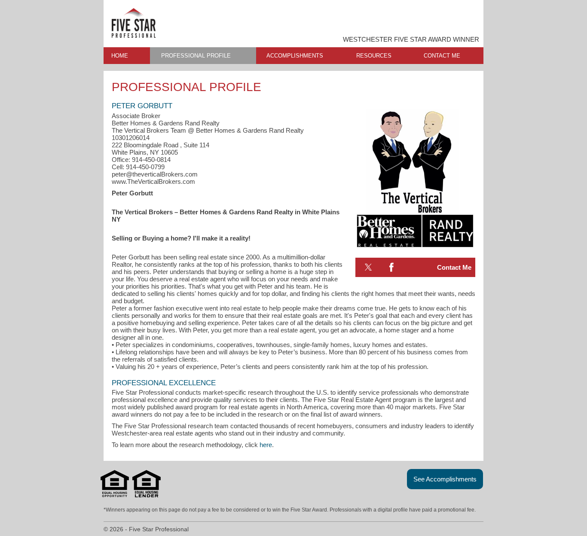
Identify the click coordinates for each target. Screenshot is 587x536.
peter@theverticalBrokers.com (155, 174)
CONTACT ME (442, 55)
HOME (119, 55)
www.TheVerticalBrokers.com (153, 181)
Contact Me (454, 267)
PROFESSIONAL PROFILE (196, 55)
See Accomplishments (445, 479)
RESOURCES (373, 55)
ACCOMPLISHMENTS (294, 55)
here (266, 444)
